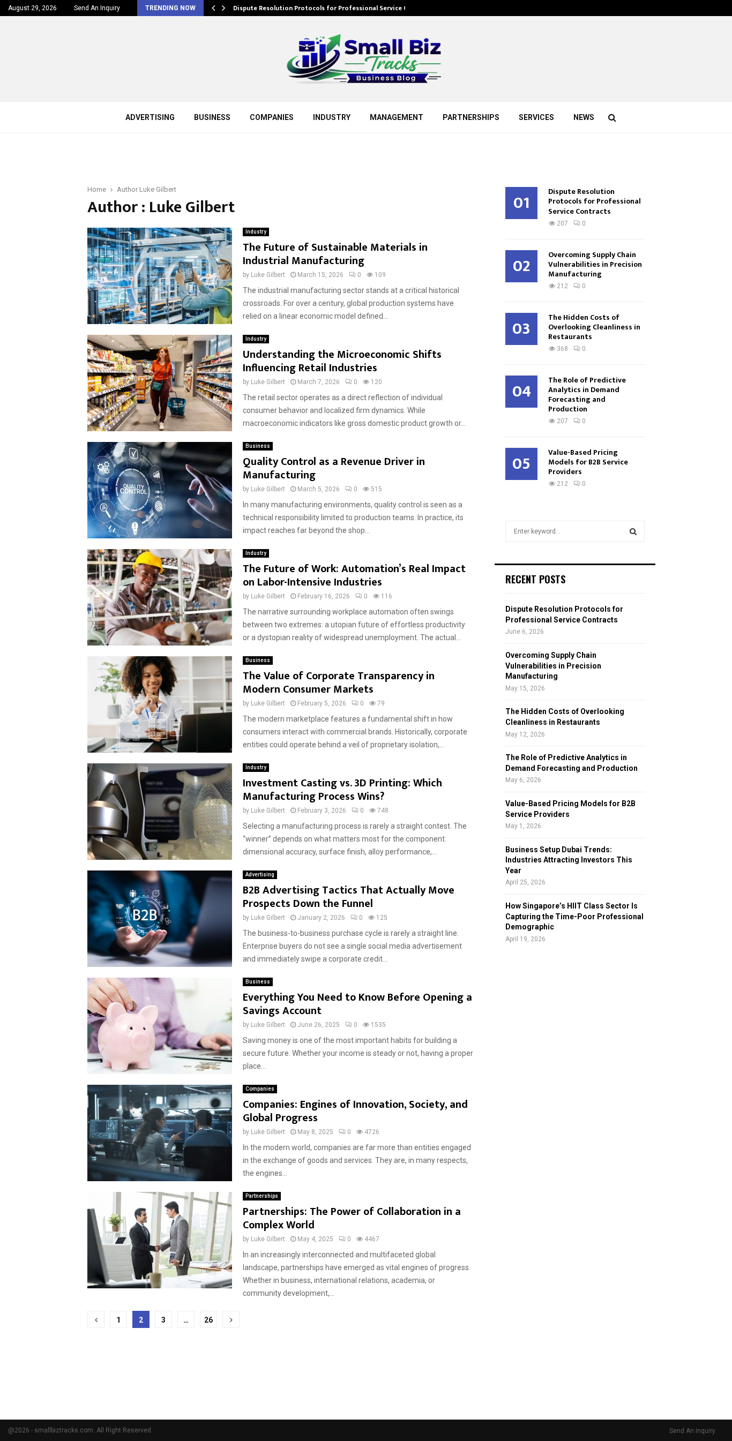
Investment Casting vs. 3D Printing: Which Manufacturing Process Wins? (342, 790)
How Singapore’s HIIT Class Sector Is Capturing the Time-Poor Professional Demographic (574, 916)
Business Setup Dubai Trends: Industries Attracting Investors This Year (568, 860)
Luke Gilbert (157, 189)
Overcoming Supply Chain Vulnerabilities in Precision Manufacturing (595, 264)
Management (396, 117)
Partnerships (471, 117)
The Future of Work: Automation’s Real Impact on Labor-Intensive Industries (354, 575)
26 (208, 1320)
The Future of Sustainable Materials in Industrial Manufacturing (335, 254)
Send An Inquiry (97, 8)
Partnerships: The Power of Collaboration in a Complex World (352, 1218)
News (583, 117)
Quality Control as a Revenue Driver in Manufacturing (334, 468)
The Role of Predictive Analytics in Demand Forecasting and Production (587, 394)
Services (536, 117)
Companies (272, 117)
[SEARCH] (633, 531)
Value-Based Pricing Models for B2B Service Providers (588, 462)
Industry (331, 117)
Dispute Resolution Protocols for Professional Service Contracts (334, 8)
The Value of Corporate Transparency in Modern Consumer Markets (339, 683)
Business (212, 117)
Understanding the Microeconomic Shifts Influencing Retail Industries (342, 361)
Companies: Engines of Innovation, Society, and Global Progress (355, 1111)
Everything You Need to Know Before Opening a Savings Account (357, 1004)
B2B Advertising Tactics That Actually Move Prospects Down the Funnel (348, 897)
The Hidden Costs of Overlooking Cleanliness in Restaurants (594, 327)
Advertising (150, 117)
